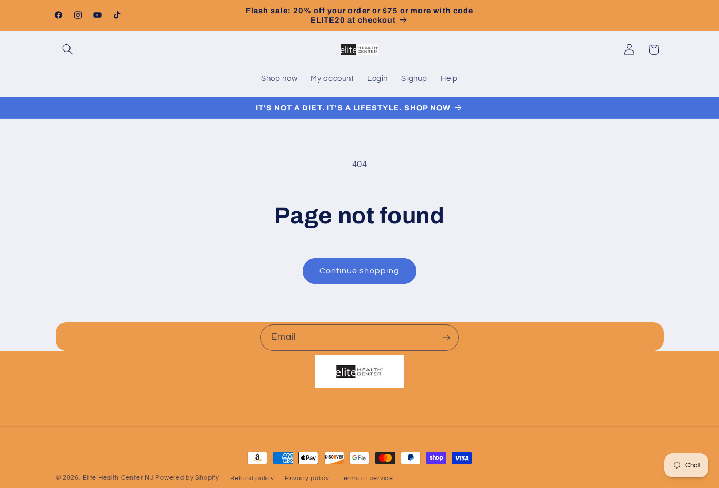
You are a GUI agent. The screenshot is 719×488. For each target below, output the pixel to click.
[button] (68, 49)
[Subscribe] (446, 337)
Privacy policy (307, 478)
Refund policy (252, 478)
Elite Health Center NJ (118, 478)
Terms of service (366, 478)
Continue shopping (359, 271)
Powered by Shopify (187, 478)
